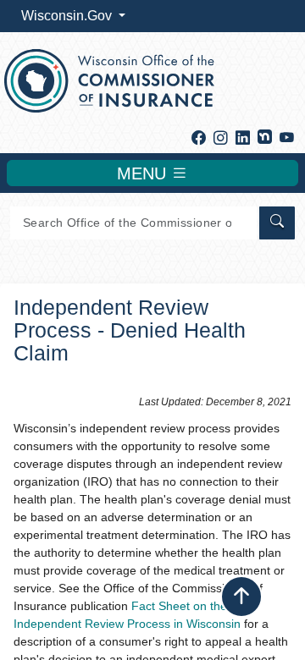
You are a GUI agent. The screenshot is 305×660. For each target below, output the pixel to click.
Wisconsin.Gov (68, 15)
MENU (144, 173)
